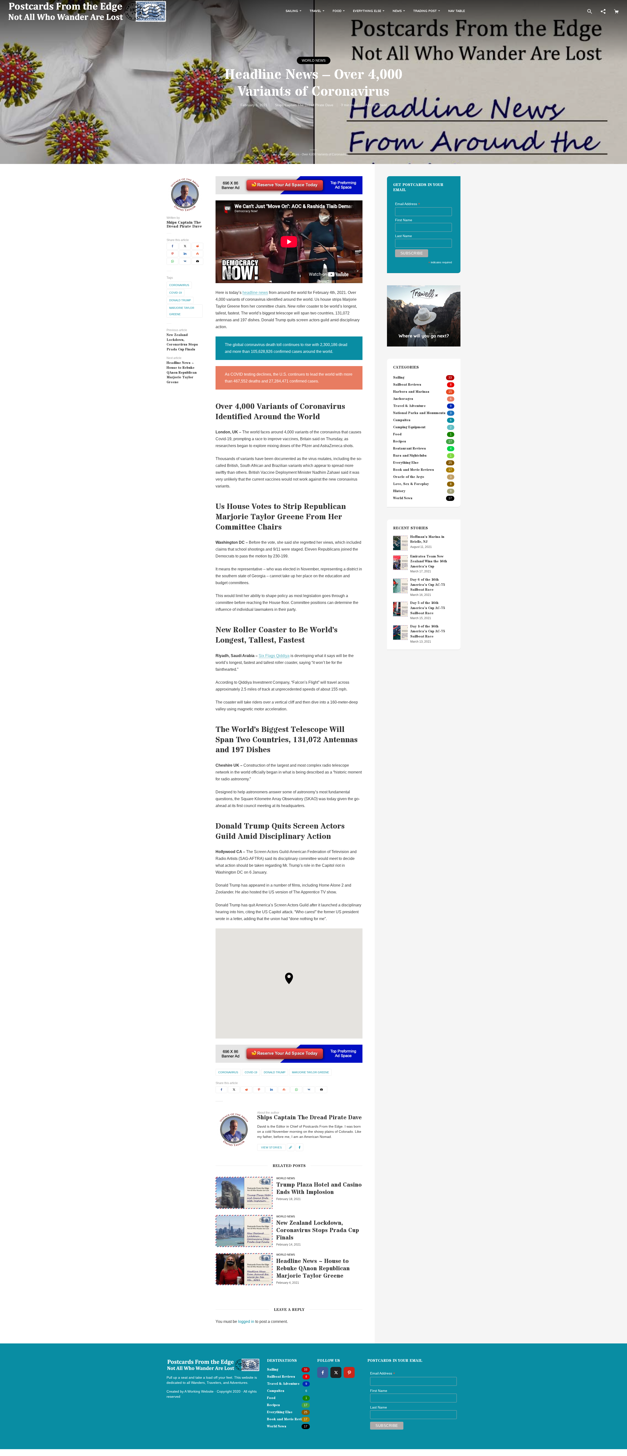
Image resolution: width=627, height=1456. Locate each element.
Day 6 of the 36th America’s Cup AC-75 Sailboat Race (427, 584)
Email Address (407, 204)
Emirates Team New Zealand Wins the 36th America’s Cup (428, 561)
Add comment (376, 105)
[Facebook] (322, 1372)
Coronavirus (179, 285)
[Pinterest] (349, 1372)
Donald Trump (180, 300)
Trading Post (425, 11)
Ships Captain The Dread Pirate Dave (304, 105)
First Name (403, 220)
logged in (246, 1321)
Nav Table (456, 11)
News (397, 11)
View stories (271, 1147)
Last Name (403, 236)
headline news (255, 292)
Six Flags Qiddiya (274, 656)
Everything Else (367, 11)
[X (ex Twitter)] (335, 1372)
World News (314, 60)
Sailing (292, 11)
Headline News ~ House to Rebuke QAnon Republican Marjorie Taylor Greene (313, 1269)
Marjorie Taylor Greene (181, 311)
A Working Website (199, 1391)
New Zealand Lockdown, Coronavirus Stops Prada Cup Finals (317, 1231)
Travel (315, 11)
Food (337, 11)
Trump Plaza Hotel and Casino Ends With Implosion (319, 1188)
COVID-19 (175, 292)
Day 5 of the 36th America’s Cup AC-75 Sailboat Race (427, 608)
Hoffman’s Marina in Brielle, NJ (427, 539)
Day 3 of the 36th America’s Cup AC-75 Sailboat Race (427, 631)
